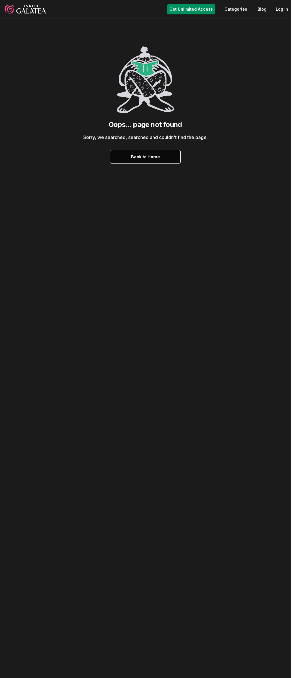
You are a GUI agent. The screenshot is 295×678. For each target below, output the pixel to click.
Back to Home (145, 156)
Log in (282, 9)
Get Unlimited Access (191, 9)
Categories (235, 9)
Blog (262, 9)
